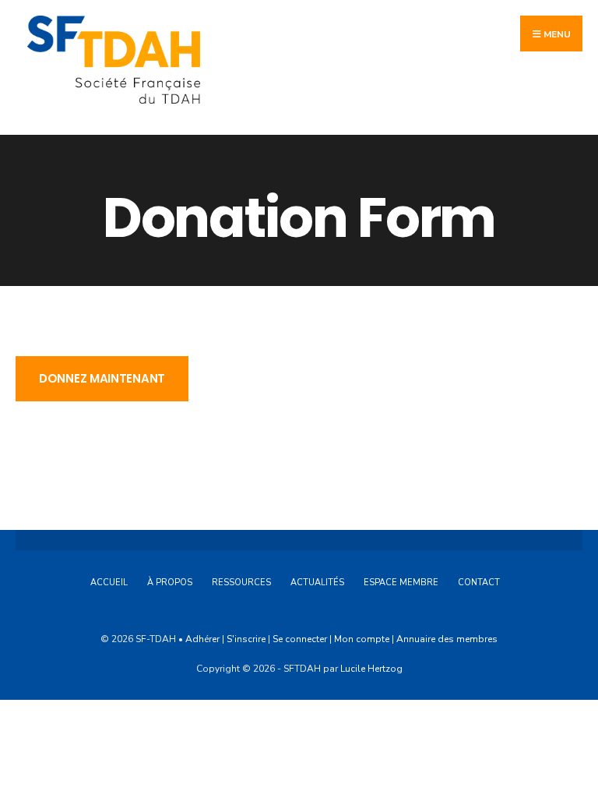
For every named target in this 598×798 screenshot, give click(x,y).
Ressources (241, 582)
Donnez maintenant (102, 378)
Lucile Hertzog (371, 668)
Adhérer (202, 639)
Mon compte (361, 639)
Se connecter (300, 639)
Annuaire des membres (447, 639)
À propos (169, 582)
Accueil (109, 582)
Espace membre (401, 582)
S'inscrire (246, 639)
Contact (479, 582)
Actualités (317, 582)
